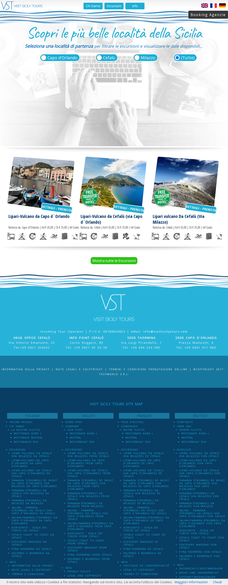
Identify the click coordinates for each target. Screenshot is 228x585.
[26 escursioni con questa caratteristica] (21, 236)
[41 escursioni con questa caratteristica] (53, 236)
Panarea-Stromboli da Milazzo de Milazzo (141, 502)
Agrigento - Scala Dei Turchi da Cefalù (29, 529)
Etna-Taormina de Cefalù (143, 548)
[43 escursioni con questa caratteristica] (64, 236)
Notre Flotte (134, 429)
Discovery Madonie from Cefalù (87, 549)
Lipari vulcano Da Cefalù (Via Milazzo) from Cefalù (88, 454)
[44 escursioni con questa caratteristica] (11, 236)
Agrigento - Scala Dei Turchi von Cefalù (196, 532)
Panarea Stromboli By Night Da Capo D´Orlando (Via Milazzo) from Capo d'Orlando (90, 485)
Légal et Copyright (139, 569)
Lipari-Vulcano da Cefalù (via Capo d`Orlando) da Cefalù (32, 473)
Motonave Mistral (28, 437)
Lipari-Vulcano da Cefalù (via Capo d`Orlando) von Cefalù (199, 473)
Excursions (73, 449)
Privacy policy (79, 571)
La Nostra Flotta (26, 429)
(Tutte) (187, 57)
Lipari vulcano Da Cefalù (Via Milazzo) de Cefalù (143, 454)
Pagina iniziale (21, 422)
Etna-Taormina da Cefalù (32, 548)
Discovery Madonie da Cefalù (29, 543)
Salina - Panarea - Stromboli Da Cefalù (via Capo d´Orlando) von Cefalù (202, 513)
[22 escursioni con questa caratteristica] (75, 236)
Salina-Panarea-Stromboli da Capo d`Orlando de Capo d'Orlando (146, 520)
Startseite (185, 422)
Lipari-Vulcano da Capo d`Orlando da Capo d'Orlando (30, 463)
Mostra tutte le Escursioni (114, 260)
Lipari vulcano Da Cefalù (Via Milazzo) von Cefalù (199, 454)
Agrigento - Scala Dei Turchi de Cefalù (141, 529)
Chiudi (217, 582)
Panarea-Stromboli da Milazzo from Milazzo (85, 505)
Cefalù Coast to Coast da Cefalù (33, 536)
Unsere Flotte (190, 429)
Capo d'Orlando (62, 57)
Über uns (184, 426)
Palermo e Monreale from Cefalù (88, 560)
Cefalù (109, 57)
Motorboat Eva (82, 441)
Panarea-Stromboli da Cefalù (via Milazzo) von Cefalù (199, 496)
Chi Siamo (93, 6)
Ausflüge (184, 449)
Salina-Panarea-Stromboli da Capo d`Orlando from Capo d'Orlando (90, 526)
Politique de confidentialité (146, 565)
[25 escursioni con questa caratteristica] (43, 236)
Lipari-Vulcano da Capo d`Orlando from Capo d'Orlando (86, 463)
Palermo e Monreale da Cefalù (31, 554)
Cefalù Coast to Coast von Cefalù (201, 539)
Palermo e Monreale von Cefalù (199, 557)
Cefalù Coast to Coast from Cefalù (86, 542)
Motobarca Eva (26, 441)
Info (135, 6)
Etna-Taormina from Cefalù (89, 554)
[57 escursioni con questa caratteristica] (32, 236)
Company (72, 426)
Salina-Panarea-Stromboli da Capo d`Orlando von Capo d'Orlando (202, 523)
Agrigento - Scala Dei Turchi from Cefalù (85, 535)
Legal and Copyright (84, 575)
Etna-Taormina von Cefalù (200, 551)
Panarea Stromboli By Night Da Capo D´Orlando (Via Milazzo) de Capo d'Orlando (146, 483)
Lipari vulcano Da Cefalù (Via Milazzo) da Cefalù (32, 454)
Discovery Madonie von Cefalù (198, 546)
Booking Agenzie (208, 14)
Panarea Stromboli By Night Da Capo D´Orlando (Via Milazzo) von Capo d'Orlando (202, 485)
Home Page (73, 422)
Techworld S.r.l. (114, 374)
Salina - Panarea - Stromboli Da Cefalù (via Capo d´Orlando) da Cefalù (33, 510)
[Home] (22, 8)
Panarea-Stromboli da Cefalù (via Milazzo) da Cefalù (30, 493)
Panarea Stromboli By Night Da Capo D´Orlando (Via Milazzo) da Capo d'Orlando (34, 483)
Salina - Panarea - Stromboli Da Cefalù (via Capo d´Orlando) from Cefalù (87, 515)
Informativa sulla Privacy (26, 369)
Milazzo (148, 57)
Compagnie (129, 426)
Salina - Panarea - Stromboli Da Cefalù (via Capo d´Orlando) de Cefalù (145, 510)
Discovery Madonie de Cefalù (140, 543)
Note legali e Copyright (31, 569)
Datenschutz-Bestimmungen (201, 568)
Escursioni (114, 6)
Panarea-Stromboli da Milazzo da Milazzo (29, 502)
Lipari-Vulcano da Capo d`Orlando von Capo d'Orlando (198, 463)
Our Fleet (75, 429)
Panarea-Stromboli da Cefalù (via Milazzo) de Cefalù (142, 493)
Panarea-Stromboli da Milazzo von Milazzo (196, 505)
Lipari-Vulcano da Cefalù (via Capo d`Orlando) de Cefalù (143, 473)
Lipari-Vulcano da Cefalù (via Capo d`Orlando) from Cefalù (88, 473)
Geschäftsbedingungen (197, 577)
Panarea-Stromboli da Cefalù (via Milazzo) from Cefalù (88, 496)
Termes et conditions (140, 574)
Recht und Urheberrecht (199, 572)
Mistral (75, 437)
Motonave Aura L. (28, 433)
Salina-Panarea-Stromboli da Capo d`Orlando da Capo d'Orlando (34, 520)
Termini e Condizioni (28, 574)
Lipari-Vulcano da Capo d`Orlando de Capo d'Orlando (142, 463)
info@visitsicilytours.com (165, 331)
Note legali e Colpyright (79, 369)
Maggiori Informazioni (191, 582)
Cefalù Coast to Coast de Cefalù (144, 536)
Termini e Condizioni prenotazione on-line (148, 369)
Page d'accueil (132, 422)
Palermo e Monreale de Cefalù (142, 554)
